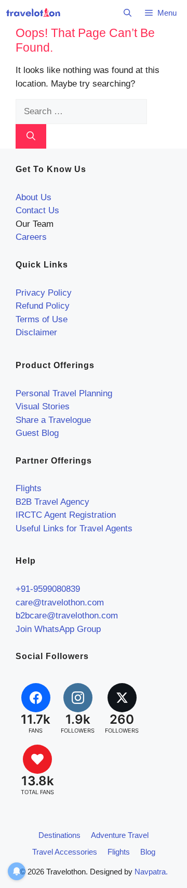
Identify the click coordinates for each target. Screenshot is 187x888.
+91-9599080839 (48, 589)
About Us (33, 197)
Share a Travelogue (53, 420)
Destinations (59, 835)
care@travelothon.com (60, 602)
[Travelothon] (33, 13)
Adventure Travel (120, 835)
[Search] (31, 136)
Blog (147, 851)
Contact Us (37, 210)
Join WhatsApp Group (58, 629)
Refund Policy (43, 306)
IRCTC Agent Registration (66, 515)
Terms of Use (42, 319)
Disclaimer (36, 332)
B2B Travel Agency (52, 502)
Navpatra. (151, 871)
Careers (31, 237)
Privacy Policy (44, 293)
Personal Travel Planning (64, 393)
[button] (127, 13)
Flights (29, 488)
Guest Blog (37, 433)
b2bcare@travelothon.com (67, 616)
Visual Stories (43, 406)
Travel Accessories (64, 851)
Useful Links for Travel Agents (74, 528)
